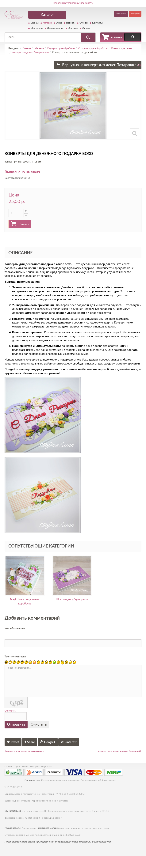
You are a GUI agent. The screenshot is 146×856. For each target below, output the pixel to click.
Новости (70, 23)
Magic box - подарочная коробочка (24, 601)
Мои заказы (37, 28)
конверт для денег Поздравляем (30, 52)
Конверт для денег (121, 48)
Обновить (10, 711)
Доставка (73, 28)
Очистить (39, 724)
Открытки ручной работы (92, 48)
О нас (59, 23)
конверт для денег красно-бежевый (119, 751)
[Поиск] (88, 37)
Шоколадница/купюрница (72, 599)
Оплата (86, 28)
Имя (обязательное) (15, 628)
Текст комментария (15, 657)
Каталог (47, 15)
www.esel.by (41, 811)
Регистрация (135, 14)
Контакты (97, 23)
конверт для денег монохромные (25, 751)
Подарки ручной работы (61, 48)
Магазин (47, 23)
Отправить (16, 724)
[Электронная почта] (139, 66)
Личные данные (55, 28)
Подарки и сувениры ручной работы (73, 3)
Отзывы (83, 23)
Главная (35, 23)
